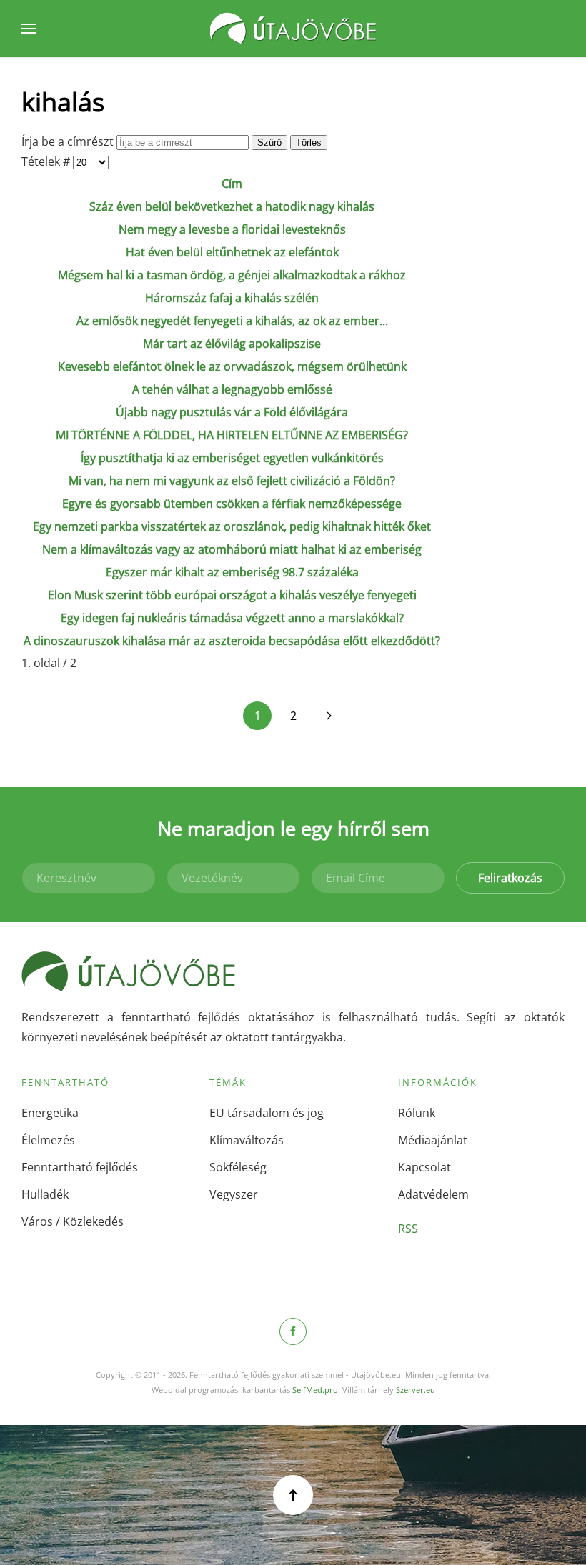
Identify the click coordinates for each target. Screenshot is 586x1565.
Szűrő (269, 142)
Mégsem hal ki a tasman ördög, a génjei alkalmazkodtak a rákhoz (232, 275)
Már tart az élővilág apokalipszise (232, 343)
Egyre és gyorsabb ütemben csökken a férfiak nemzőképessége (232, 503)
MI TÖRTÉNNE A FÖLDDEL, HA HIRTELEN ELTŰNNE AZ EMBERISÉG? (232, 435)
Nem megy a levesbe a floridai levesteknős (232, 229)
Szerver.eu (415, 1389)
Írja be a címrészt (68, 141)
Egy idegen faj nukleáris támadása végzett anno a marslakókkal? (232, 618)
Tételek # (47, 161)
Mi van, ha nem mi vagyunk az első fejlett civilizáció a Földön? (232, 481)
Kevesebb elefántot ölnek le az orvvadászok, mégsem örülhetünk (232, 366)
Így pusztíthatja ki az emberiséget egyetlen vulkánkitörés (232, 458)
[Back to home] (293, 28)
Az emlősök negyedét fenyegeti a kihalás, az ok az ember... (232, 321)
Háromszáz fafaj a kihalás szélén (232, 298)
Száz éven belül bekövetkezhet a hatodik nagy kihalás (231, 206)
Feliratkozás (510, 878)
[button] (28, 28)
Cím (232, 183)
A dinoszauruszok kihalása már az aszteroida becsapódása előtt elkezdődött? (232, 641)
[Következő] (328, 715)
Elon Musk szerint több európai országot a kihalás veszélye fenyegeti (232, 595)
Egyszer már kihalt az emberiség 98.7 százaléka (232, 572)
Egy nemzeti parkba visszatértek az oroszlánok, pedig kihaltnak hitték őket (232, 526)
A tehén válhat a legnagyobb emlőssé (232, 389)
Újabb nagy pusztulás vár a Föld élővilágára (232, 412)
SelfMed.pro (315, 1389)
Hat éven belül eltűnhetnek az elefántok (232, 252)
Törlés (309, 142)
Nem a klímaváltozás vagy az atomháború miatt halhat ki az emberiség (232, 549)
